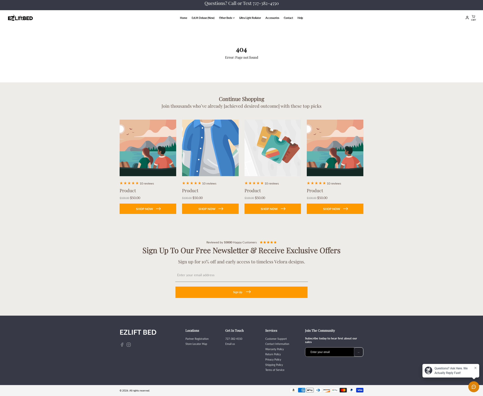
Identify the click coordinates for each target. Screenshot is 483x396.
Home (183, 17)
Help (300, 17)
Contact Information (277, 343)
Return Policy (273, 354)
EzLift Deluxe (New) (203, 17)
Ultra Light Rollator (250, 17)
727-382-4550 (233, 338)
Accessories (272, 17)
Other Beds (225, 17)
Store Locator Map (196, 343)
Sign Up (237, 292)
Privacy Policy (273, 359)
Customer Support (276, 338)
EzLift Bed (138, 332)
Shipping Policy (274, 364)
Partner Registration (197, 338)
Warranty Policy (274, 349)
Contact (288, 17)
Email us (230, 343)
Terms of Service (274, 369)
